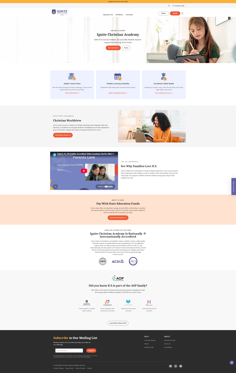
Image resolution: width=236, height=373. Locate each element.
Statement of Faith (169, 340)
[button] (233, 186)
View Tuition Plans (71, 93)
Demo (163, 13)
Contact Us (167, 344)
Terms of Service (80, 368)
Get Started (112, 48)
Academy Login (148, 347)
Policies (146, 344)
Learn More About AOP (118, 323)
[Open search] (169, 6)
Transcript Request (150, 340)
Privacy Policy (86, 357)
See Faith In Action (62, 135)
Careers (89, 368)
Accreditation (168, 347)
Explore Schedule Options (117, 93)
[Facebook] (170, 366)
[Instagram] (175, 366)
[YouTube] (181, 366)
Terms (62, 357)
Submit (91, 351)
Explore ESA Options (117, 218)
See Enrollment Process (163, 93)
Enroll (175, 13)
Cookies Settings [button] (58, 368)
